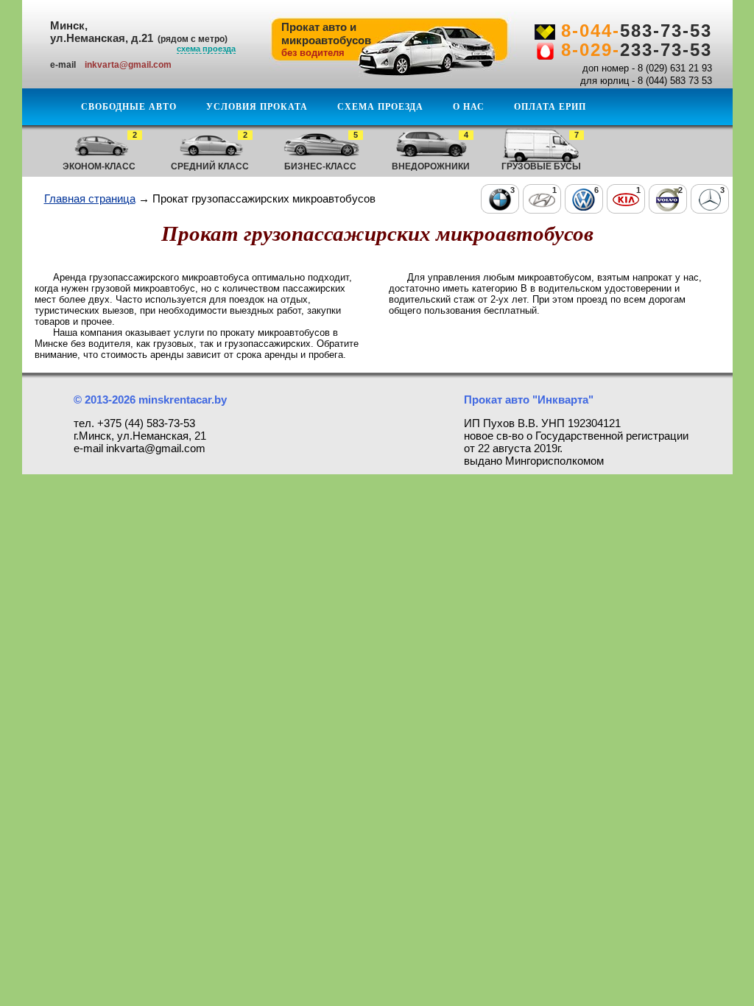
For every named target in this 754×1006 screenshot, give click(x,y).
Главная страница (89, 198)
